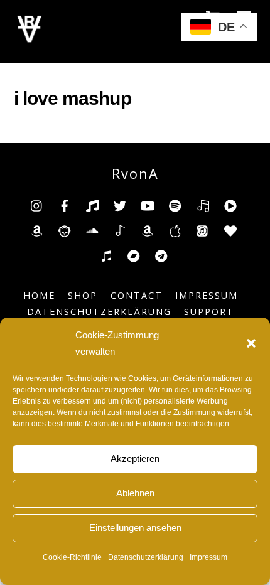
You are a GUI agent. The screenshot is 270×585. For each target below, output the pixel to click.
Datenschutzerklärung (145, 557)
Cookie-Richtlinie (72, 557)
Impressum (208, 557)
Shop (82, 295)
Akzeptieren (135, 458)
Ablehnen (135, 493)
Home (39, 295)
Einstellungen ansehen (135, 527)
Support (209, 312)
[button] (251, 343)
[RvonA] (29, 39)
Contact (137, 295)
